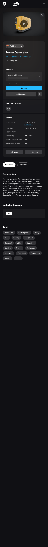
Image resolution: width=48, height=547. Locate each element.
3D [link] (7, 57)
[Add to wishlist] (40, 94)
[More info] (29, 139)
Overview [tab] (9, 165)
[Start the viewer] (24, 24)
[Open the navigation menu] (44, 4)
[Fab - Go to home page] (16, 4)
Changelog (28, 124)
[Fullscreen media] (42, 15)
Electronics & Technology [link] (21, 57)
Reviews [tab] (23, 165)
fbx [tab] (9, 213)
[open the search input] (39, 4)
